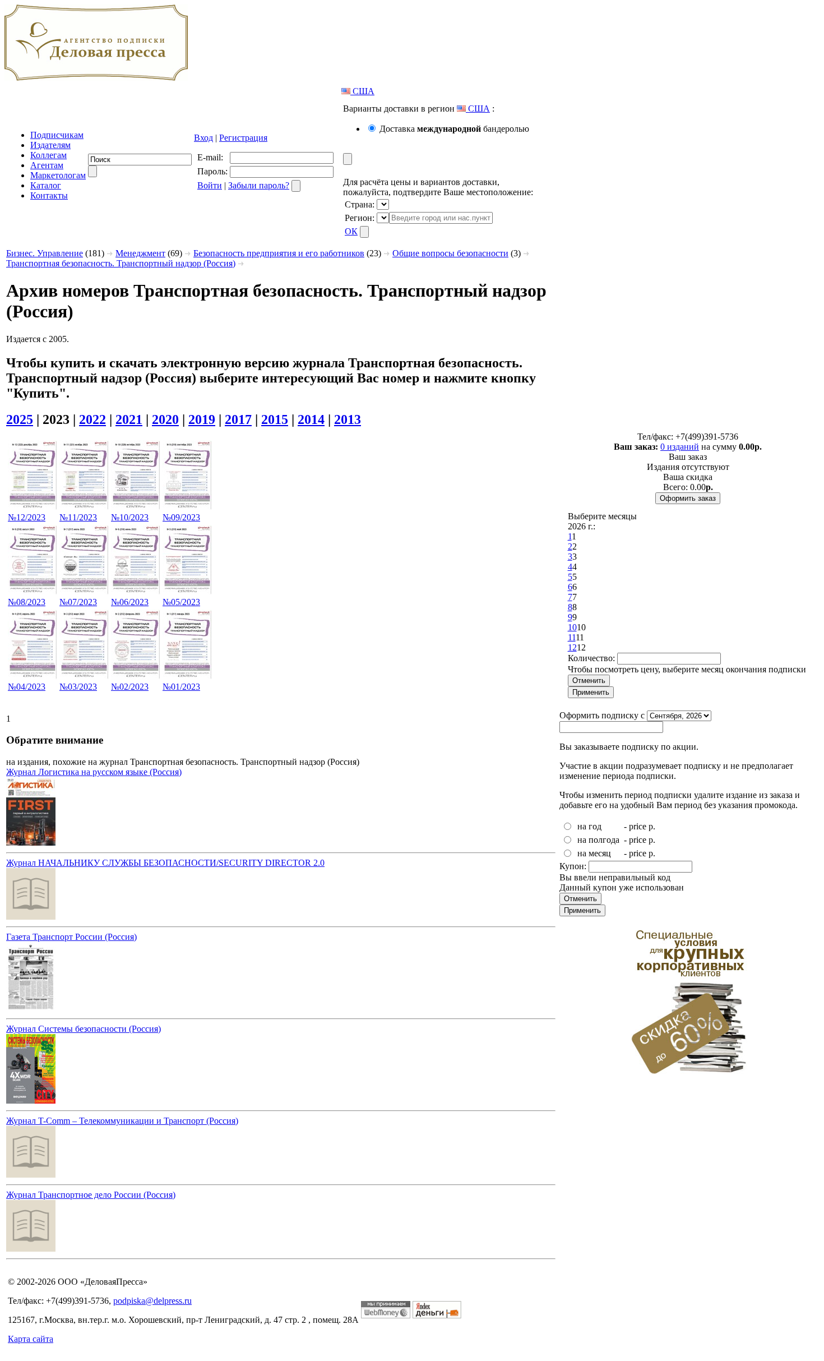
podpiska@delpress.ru (152, 1300)
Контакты (49, 195)
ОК (351, 231)
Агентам (46, 165)
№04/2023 (26, 686)
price (637, 826)
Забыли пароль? (258, 185)
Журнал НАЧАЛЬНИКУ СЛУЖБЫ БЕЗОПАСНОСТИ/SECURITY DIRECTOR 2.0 (165, 863)
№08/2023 (26, 602)
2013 (347, 419)
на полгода (598, 840)
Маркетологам (58, 175)
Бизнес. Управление (44, 253)
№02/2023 (130, 686)
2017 (238, 419)
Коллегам (48, 155)
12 (572, 647)
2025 (19, 419)
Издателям (50, 145)
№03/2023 (78, 686)
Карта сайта (30, 1339)
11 (572, 637)
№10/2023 (130, 517)
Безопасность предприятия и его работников (278, 253)
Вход (203, 137)
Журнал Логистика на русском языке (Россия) (94, 772)
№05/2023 (181, 602)
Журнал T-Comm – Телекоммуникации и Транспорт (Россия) (122, 1120)
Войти (209, 185)
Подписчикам (57, 135)
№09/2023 (181, 517)
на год (589, 826)
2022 (92, 419)
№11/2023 (78, 517)
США (362, 91)
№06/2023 (130, 602)
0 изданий (679, 446)
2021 (128, 419)
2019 (201, 419)
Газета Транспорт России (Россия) (71, 937)
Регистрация (243, 137)
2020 (165, 419)
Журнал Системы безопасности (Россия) (83, 1029)
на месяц (594, 853)
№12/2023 (26, 517)
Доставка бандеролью (454, 128)
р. (652, 826)
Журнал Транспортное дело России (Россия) (90, 1194)
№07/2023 (78, 602)
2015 (274, 419)
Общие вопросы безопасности (450, 253)
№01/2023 (181, 686)
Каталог (45, 185)
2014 (311, 419)
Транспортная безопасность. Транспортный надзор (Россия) (120, 263)
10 (572, 627)
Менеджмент (140, 253)
